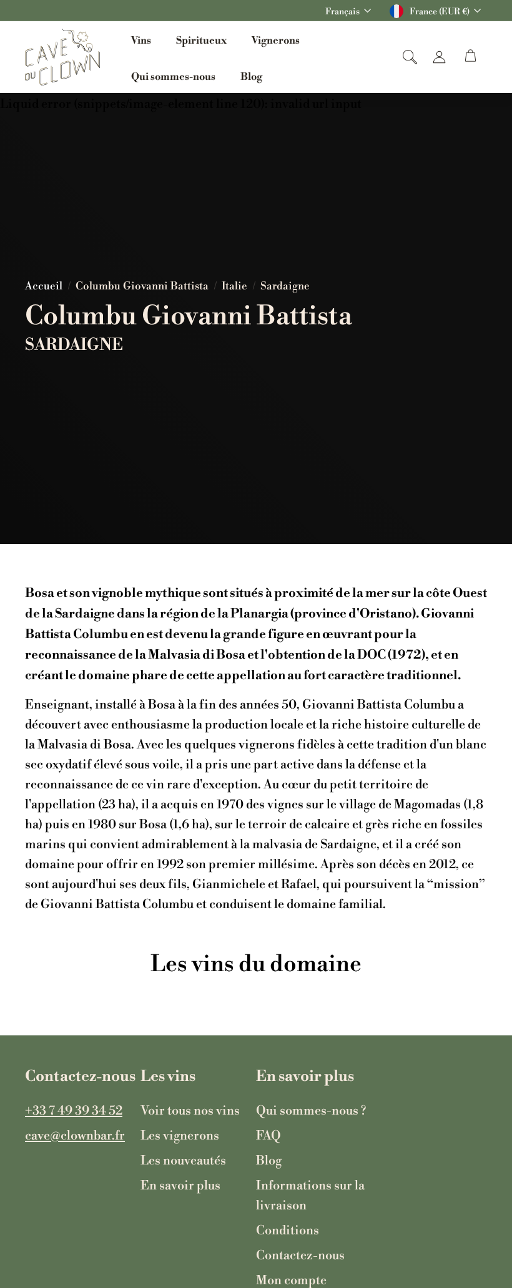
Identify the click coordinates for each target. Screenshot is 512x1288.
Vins (141, 39)
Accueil (43, 285)
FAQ (268, 1134)
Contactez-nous (300, 1254)
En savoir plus (180, 1184)
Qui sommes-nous (173, 75)
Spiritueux (201, 39)
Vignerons (276, 39)
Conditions (287, 1229)
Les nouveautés (183, 1159)
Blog (251, 75)
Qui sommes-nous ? (311, 1109)
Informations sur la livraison (310, 1194)
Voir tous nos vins (190, 1109)
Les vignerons (179, 1134)
